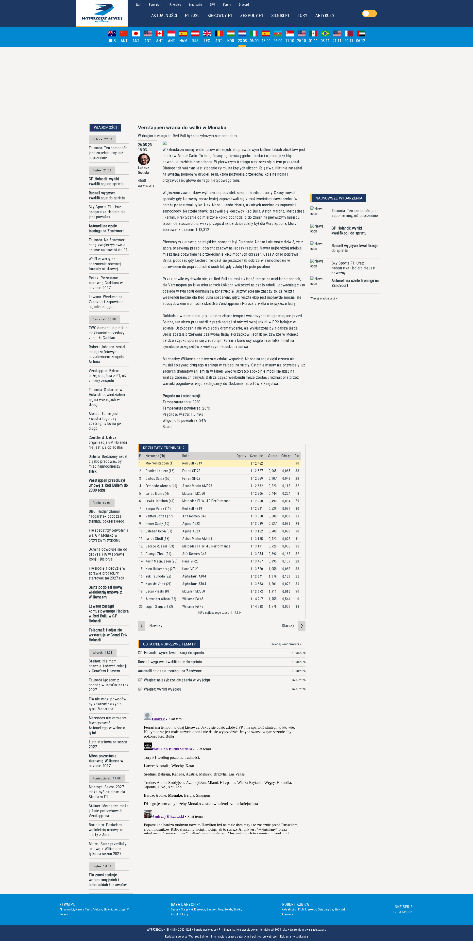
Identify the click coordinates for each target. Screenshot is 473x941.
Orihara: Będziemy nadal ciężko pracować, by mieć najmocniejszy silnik (108, 464)
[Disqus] (222, 772)
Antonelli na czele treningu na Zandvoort (106, 228)
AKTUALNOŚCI (164, 15)
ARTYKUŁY (325, 15)
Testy (88, 909)
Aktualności (67, 909)
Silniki (237, 909)
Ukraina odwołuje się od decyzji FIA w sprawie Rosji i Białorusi (108, 554)
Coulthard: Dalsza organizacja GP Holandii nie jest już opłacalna (108, 442)
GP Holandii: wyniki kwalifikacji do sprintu (106, 181)
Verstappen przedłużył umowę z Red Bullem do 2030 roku (108, 485)
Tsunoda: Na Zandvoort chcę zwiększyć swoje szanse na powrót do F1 (108, 245)
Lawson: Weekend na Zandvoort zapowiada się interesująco (106, 302)
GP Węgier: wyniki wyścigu (159, 689)
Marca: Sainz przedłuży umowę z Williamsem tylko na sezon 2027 (107, 849)
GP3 (410, 912)
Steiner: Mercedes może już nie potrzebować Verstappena (109, 811)
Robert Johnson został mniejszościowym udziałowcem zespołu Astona (107, 354)
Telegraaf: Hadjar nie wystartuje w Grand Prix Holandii (108, 635)
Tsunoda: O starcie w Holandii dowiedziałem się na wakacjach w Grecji (107, 397)
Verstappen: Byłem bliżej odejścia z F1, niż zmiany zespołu (108, 375)
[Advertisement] (236, 85)
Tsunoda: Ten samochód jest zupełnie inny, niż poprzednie (108, 153)
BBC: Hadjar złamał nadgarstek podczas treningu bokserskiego (106, 516)
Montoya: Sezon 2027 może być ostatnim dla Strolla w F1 (107, 792)
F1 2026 (192, 15)
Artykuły (97, 909)
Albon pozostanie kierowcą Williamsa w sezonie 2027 (106, 761)
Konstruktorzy (179, 914)
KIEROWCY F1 (220, 15)
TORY (302, 15)
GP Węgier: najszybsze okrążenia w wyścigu (174, 680)
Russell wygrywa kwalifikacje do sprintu (107, 195)
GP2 (404, 912)
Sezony (175, 909)
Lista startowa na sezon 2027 (108, 744)
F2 (394, 912)
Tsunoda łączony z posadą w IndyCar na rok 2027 (108, 685)
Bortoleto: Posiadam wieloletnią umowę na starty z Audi (106, 830)
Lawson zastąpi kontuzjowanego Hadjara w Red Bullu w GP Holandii (109, 613)
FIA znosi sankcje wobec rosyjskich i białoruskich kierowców (108, 880)
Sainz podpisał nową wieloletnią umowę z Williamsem (105, 592)
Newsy (79, 909)
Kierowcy (199, 909)
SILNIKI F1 (280, 15)
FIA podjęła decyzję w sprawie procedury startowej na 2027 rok (107, 573)
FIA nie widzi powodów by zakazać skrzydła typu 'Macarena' (107, 704)
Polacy (64, 914)
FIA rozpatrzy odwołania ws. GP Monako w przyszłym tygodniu (108, 535)
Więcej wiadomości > (286, 644)
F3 (399, 912)
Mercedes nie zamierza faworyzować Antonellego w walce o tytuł (108, 725)
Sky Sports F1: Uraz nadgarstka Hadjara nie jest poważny (107, 212)
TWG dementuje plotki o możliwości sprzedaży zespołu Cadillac (108, 333)
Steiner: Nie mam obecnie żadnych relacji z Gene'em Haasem (108, 666)
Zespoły (212, 909)
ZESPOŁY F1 (251, 15)
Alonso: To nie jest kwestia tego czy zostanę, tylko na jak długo (105, 421)
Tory (220, 909)
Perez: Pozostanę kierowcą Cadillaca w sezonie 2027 (106, 283)
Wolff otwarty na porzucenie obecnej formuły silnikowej (105, 264)
